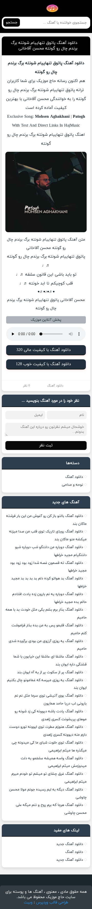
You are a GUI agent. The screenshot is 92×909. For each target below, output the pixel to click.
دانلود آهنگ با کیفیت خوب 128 (43, 364)
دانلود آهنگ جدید (69, 844)
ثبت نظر (46, 445)
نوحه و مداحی (72, 484)
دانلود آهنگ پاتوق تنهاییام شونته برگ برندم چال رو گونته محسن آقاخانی (44, 45)
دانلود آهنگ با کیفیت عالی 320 (43, 350)
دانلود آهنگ (55, 386)
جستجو (11, 22)
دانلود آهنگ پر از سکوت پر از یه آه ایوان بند (50, 672)
